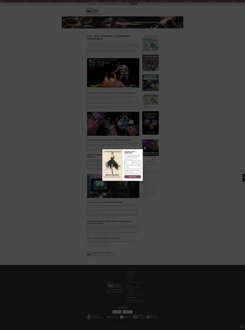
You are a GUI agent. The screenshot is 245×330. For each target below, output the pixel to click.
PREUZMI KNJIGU (132, 176)
